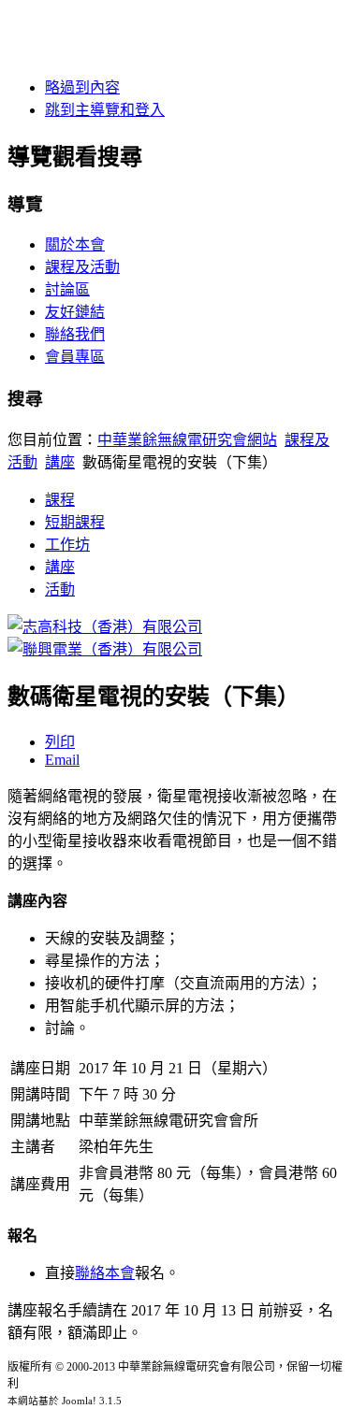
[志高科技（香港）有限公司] (104, 627)
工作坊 (67, 545)
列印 (60, 742)
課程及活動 (82, 267)
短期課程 (75, 522)
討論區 (67, 289)
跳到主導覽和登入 (105, 110)
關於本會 (75, 244)
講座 (60, 462)
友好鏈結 (75, 312)
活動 (60, 589)
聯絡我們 (75, 334)
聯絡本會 (105, 1273)
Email (62, 760)
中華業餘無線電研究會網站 (187, 440)
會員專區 (75, 357)
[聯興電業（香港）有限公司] (104, 649)
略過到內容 (82, 87)
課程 (60, 500)
